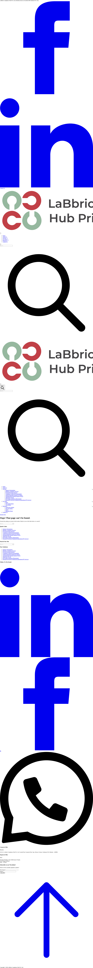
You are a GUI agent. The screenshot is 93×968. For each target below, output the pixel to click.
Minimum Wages (9, 511)
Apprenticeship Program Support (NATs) (14, 496)
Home (4, 486)
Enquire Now (3, 514)
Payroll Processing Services (11, 492)
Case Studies (8, 505)
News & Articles (9, 508)
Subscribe (2, 872)
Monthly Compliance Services (11, 491)
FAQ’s (6, 509)
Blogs (6, 502)
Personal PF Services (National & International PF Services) (18, 500)
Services (4, 489)
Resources (5, 506)
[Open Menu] (0, 233)
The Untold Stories (9, 503)
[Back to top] (46, 966)
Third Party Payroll (9, 497)
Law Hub (5, 501)
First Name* (2, 869)
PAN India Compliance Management (13, 498)
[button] (5, 238)
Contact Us (2, 188)
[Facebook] (46, 93)
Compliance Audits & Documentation (13, 494)
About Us (5, 487)
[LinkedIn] (46, 187)
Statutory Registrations (10, 490)
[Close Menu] (0, 384)
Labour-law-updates (9, 507)
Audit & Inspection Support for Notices (13, 495)
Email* (1, 871)
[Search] (13, 523)
